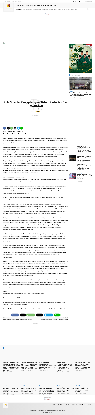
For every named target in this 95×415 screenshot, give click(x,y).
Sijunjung (71, 91)
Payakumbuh (79, 173)
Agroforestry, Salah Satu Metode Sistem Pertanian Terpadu (17, 319)
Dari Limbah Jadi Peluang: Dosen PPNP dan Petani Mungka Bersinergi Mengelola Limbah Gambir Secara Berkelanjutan (82, 365)
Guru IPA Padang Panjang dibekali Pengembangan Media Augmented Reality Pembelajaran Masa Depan (47, 365)
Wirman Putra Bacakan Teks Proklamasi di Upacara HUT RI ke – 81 (84, 176)
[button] (89, 5)
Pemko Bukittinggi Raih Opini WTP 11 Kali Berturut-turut (54, 319)
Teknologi (38, 111)
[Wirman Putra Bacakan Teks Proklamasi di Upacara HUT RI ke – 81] (72, 176)
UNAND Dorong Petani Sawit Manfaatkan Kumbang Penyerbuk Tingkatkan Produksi (83, 389)
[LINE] (21, 128)
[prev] (88, 9)
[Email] (15, 128)
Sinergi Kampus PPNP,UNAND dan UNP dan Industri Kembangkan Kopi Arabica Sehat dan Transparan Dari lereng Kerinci (64, 366)
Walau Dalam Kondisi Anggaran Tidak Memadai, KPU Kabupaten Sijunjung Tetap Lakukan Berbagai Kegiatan (80, 94)
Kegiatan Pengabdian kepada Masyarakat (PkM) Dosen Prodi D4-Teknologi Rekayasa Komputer (28, 389)
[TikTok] (76, 1)
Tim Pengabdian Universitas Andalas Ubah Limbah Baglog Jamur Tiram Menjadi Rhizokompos (65, 389)
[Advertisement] (47, 28)
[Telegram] (18, 128)
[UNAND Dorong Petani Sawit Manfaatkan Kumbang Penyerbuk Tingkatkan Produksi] (83, 379)
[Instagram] (74, 1)
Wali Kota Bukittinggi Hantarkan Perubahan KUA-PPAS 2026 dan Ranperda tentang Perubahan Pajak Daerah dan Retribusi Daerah (50, 9)
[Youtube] (79, 1)
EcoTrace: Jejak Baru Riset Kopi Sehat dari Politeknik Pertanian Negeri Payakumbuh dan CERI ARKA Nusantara (11, 390)
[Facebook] (72, 1)
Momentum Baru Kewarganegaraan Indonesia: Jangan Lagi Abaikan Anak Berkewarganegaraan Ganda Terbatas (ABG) (84, 167)
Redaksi (34, 109)
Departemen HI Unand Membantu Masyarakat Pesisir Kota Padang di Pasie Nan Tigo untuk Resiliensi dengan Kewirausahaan (47, 390)
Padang (40, 385)
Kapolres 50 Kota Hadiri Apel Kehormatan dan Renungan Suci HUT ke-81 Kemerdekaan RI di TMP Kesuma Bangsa (84, 158)
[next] (91, 9)
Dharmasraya (78, 385)
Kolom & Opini (80, 163)
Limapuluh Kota (6, 385)
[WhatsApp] (11, 128)
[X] (78, 1)
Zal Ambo (59, 371)
